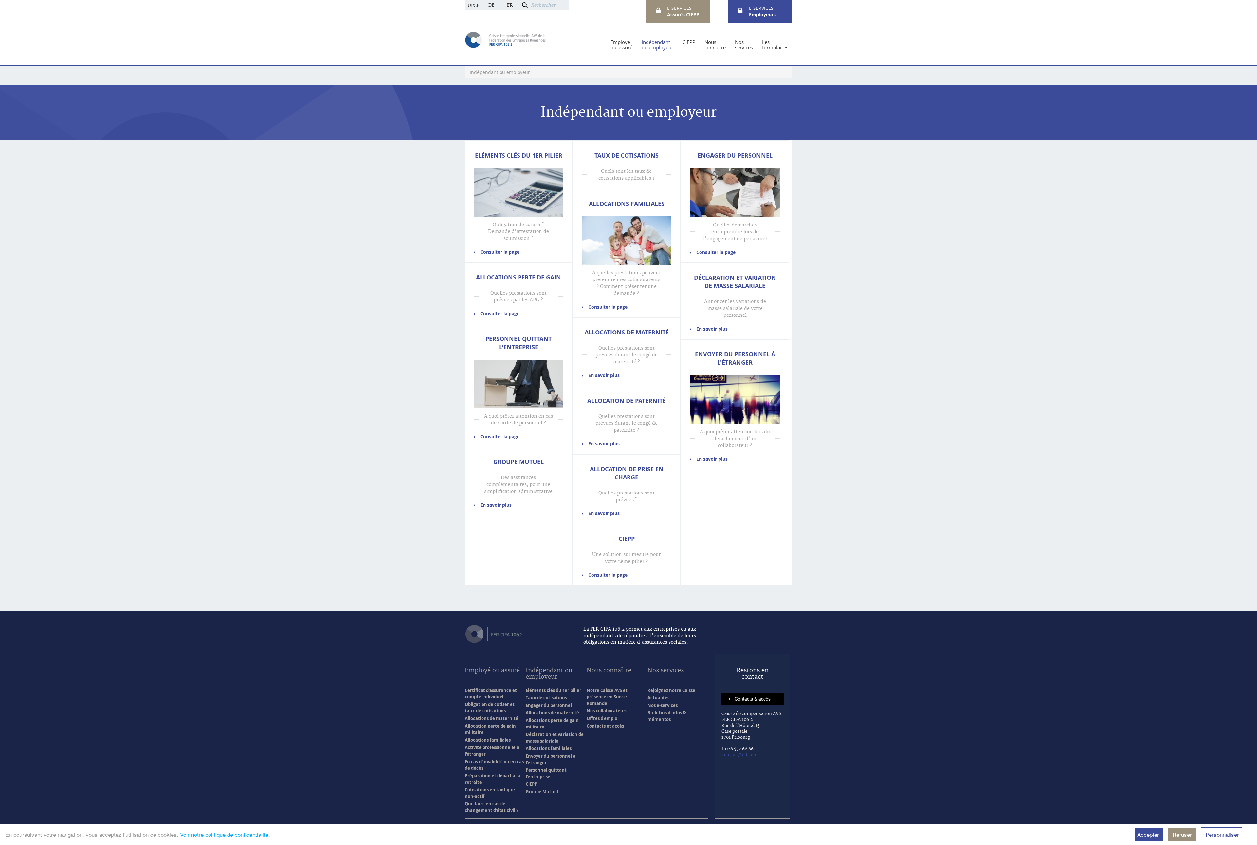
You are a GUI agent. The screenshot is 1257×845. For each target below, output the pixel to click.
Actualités (658, 698)
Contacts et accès (605, 726)
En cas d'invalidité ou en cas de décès (494, 765)
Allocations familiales (627, 204)
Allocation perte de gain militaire (490, 729)
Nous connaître (609, 670)
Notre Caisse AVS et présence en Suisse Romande (607, 696)
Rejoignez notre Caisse (671, 690)
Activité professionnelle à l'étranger (492, 751)
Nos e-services (662, 705)
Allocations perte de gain (518, 277)
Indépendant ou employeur (549, 674)
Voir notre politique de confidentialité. (225, 834)
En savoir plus (496, 505)
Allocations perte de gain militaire (552, 723)
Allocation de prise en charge (627, 473)
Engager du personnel (735, 156)
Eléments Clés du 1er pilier (518, 156)
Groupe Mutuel (518, 462)
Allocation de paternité (626, 401)
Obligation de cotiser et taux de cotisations (490, 707)
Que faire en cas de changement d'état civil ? (491, 807)
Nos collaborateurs (607, 711)
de (491, 5)
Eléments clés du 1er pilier (553, 690)
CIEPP (627, 539)
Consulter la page (499, 252)
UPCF (473, 5)
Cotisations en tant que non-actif (490, 793)
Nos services (665, 670)
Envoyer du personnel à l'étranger (735, 358)
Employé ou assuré (492, 670)
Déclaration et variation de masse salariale (735, 282)
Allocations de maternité (627, 332)
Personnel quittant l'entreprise (518, 343)
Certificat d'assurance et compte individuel (491, 693)
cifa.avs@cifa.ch (738, 755)
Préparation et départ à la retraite (492, 779)
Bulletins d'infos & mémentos (666, 716)
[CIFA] (506, 39)
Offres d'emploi (603, 718)
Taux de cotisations (626, 156)
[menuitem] (621, 44)
